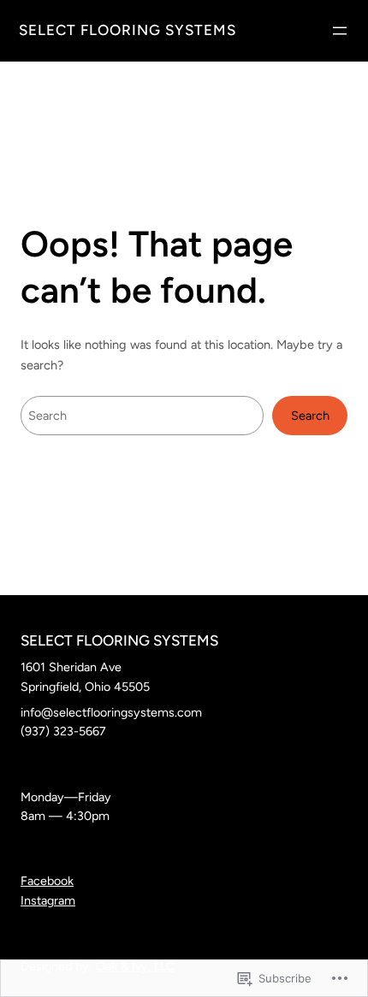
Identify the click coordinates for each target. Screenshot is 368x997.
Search (310, 415)
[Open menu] (339, 31)
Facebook (47, 880)
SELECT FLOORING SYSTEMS (127, 29)
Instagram (48, 900)
